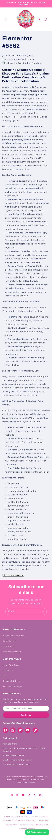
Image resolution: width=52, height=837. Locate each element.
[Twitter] (20, 730)
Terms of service (27, 824)
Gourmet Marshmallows (13, 636)
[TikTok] (35, 730)
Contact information (27, 829)
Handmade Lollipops (12, 652)
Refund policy (12, 824)
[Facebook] (5, 730)
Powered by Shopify (27, 820)
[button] (6, 19)
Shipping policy (42, 824)
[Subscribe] (43, 611)
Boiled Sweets (9, 641)
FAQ (5, 676)
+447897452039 (16, 755)
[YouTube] (27, 730)
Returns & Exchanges (12, 686)
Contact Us (8, 670)
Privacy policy (43, 820)
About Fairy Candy (11, 665)
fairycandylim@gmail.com (20, 760)
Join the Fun (26, 715)
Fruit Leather (9, 646)
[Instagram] (12, 730)
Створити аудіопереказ (13, 575)
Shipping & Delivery (11, 681)
